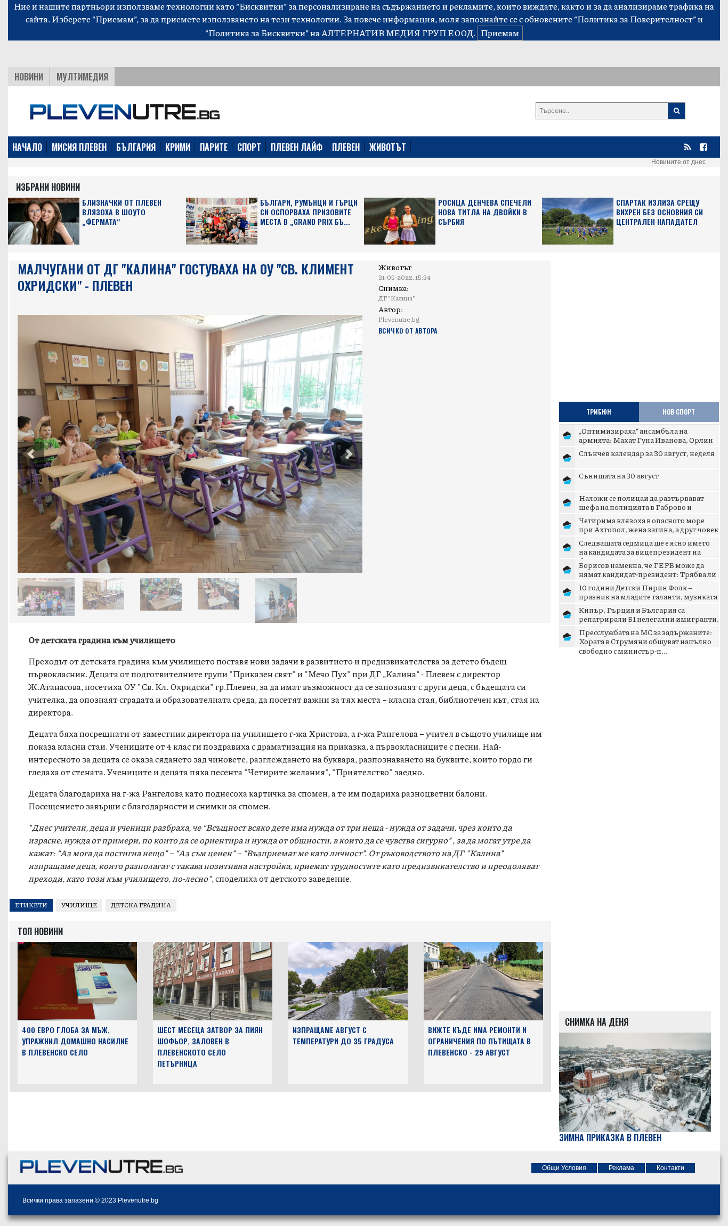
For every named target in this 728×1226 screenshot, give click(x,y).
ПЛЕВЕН (346, 147)
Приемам (500, 33)
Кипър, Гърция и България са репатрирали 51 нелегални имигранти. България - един (649, 619)
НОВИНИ (28, 76)
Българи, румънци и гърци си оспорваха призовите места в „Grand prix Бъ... (309, 212)
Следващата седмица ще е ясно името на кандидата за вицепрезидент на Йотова (644, 551)
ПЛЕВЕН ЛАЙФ (296, 147)
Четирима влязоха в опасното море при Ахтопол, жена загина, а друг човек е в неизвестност (648, 529)
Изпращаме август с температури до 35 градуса (343, 1035)
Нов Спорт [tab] (678, 411)
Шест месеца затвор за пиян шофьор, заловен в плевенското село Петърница (210, 1046)
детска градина (141, 905)
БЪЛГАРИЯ (136, 147)
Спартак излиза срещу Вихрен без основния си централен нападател (659, 212)
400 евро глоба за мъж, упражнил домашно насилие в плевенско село (75, 1041)
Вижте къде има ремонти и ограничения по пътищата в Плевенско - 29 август (479, 1041)
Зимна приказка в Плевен (610, 1137)
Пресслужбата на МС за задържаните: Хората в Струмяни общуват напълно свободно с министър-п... (645, 641)
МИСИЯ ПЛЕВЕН (79, 147)
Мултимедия (82, 76)
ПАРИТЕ (214, 147)
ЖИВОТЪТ (387, 147)
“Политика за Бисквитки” (257, 33)
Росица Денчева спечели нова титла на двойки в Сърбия (484, 212)
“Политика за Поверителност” (635, 19)
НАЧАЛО (27, 147)
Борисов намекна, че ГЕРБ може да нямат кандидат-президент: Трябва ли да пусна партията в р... (647, 574)
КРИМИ (177, 147)
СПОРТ (249, 147)
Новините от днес (678, 162)
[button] (31, 455)
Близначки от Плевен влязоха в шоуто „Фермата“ (121, 212)
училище (79, 905)
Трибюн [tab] (598, 411)
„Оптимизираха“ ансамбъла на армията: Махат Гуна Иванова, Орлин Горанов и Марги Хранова (646, 439)
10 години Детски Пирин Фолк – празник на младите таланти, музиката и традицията (648, 596)
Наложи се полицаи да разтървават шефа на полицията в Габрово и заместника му (641, 507)
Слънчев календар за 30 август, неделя (647, 453)
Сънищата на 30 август (619, 475)
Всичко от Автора (408, 330)
